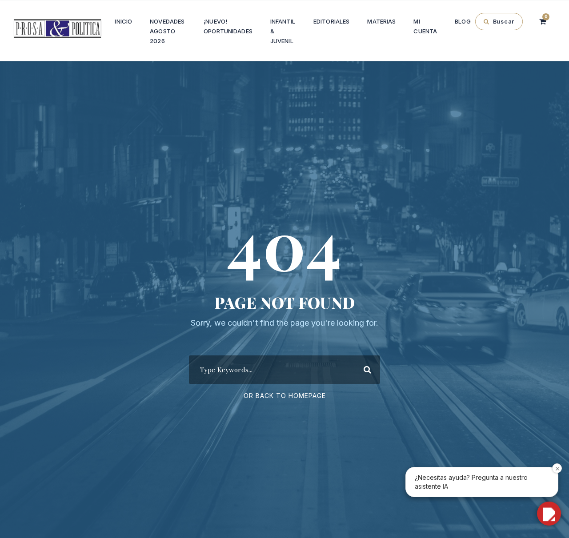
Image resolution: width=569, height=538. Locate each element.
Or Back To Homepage (285, 395)
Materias (381, 21)
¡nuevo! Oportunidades (228, 26)
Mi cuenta (425, 26)
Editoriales (331, 21)
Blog (463, 21)
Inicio (123, 21)
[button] (549, 513)
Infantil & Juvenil (282, 31)
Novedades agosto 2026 (167, 31)
